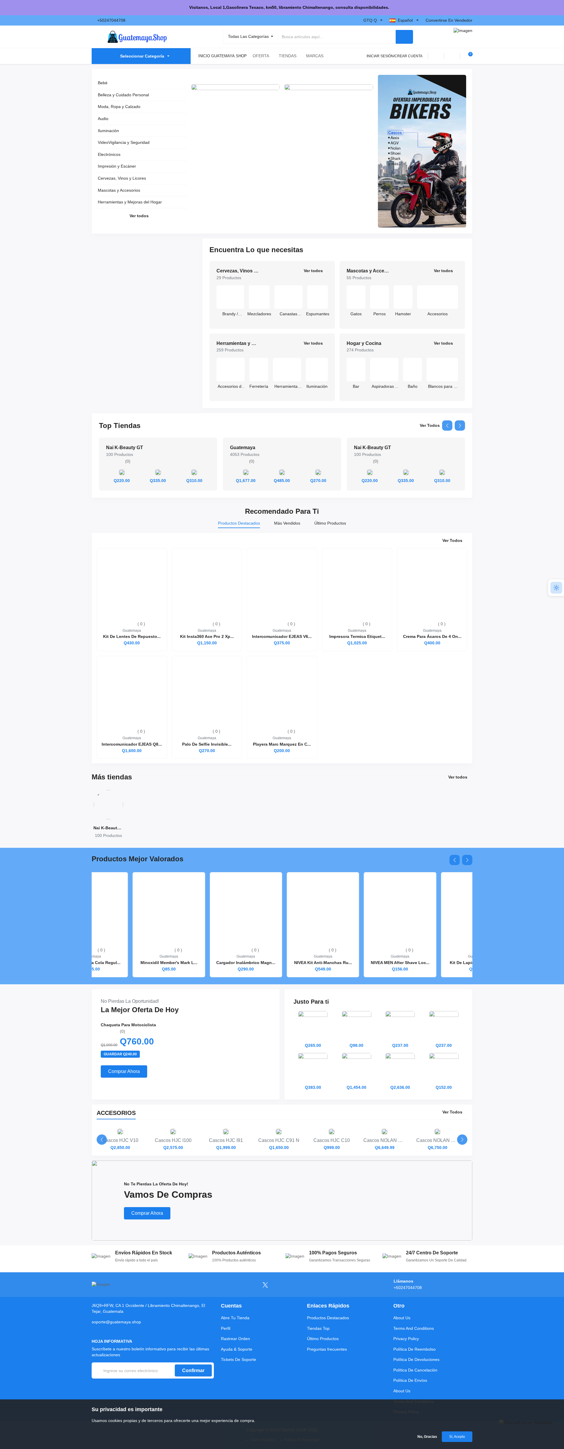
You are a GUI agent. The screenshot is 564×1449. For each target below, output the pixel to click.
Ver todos (139, 215)
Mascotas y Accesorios (119, 190)
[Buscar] (404, 37)
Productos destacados (328, 1317)
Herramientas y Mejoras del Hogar (130, 202)
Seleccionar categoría (142, 56)
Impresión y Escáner (117, 166)
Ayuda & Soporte (236, 1349)
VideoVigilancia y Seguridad (124, 142)
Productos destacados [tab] (239, 523)
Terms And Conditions (413, 1328)
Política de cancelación (415, 1370)
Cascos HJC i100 (173, 1144)
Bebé (103, 82)
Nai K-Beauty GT (124, 447)
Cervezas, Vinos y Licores (122, 178)
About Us (401, 1317)
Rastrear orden (235, 1338)
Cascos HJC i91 (226, 1144)
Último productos (323, 1338)
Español (405, 20)
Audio (103, 118)
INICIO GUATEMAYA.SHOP (222, 56)
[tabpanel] (282, 648)
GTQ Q (370, 20)
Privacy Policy (406, 1338)
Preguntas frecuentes (327, 1349)
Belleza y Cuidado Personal (123, 94)
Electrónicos (109, 154)
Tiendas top (318, 1328)
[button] (447, 425)
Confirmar (193, 1370)
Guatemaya (242, 447)
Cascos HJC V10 (120, 1144)
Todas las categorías (249, 36)
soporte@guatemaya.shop (116, 1322)
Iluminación (108, 130)
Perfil (225, 1328)
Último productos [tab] (330, 523)
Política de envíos (410, 1380)
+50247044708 (111, 20)
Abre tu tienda (235, 1317)
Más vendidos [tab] (287, 523)
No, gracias (427, 1437)
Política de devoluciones (416, 1359)
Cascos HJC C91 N (278, 1144)
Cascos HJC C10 (331, 1144)
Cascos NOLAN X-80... (384, 1144)
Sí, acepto (457, 1437)
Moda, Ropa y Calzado (119, 106)
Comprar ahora (124, 1071)
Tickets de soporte (238, 1359)
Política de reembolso (414, 1349)
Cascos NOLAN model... (437, 1144)
